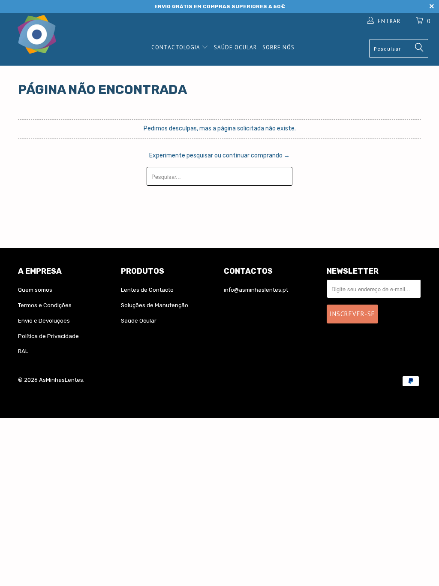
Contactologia (176, 47)
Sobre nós (278, 47)
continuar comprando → (256, 155)
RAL (23, 351)
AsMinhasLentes (61, 380)
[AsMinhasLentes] (39, 35)
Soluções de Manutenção (154, 305)
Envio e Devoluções (44, 320)
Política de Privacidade (48, 336)
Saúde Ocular (235, 47)
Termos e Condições (45, 305)
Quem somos (35, 290)
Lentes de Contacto (147, 290)
